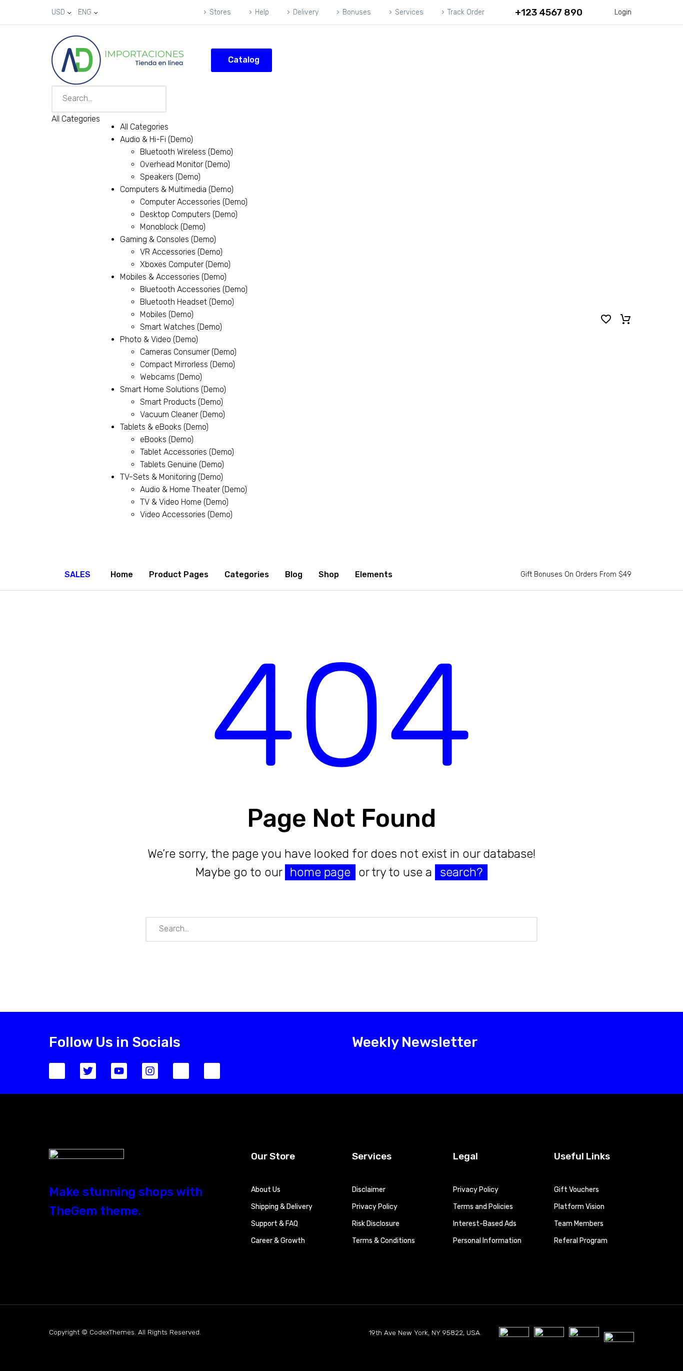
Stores (220, 12)
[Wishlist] (606, 320)
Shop (328, 574)
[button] (542, 12)
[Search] (525, 929)
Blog (293, 574)
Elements (373, 574)
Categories (246, 574)
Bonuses (356, 12)
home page (320, 872)
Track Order (466, 12)
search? (461, 872)
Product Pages (178, 574)
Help (262, 12)
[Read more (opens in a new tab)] (71, 574)
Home (121, 574)
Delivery (305, 12)
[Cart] (626, 320)
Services (409, 12)
